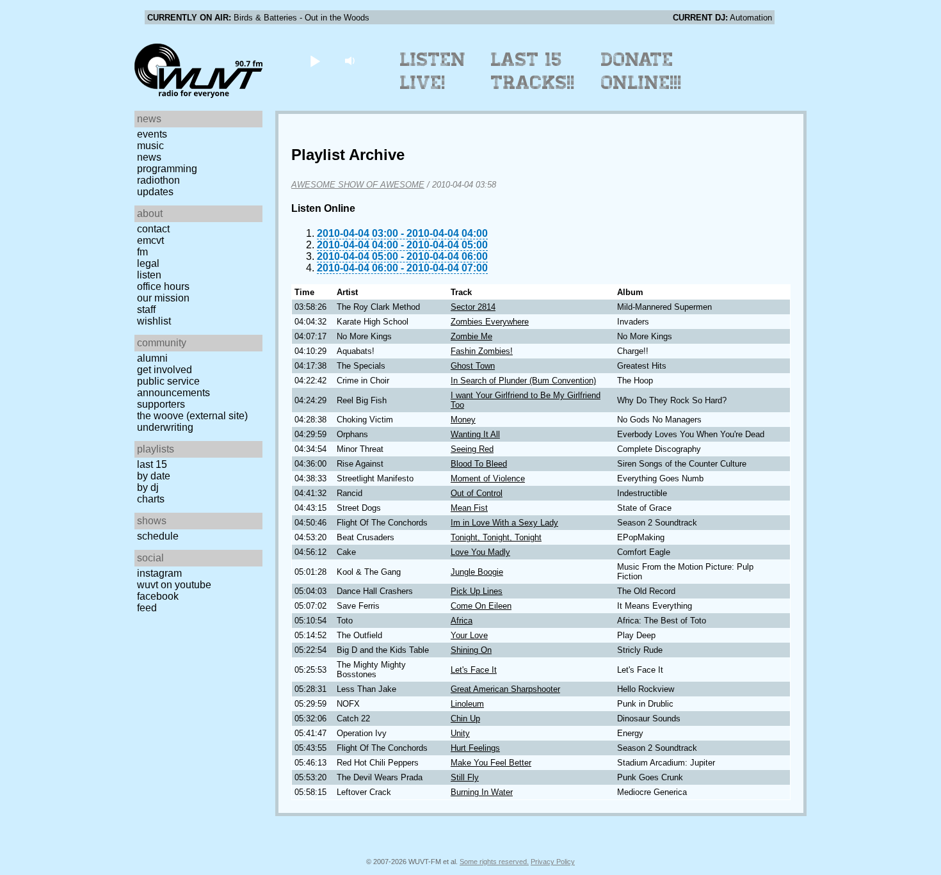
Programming (167, 168)
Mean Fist (469, 508)
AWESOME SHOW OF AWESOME (357, 184)
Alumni (152, 358)
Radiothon (158, 180)
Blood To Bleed (479, 464)
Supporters (161, 404)
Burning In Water (482, 792)
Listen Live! (433, 71)
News (149, 157)
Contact (153, 228)
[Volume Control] (351, 60)
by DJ (148, 487)
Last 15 (152, 464)
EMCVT (150, 240)
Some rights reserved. (494, 861)
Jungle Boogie (477, 572)
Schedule (158, 536)
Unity (460, 733)
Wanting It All (475, 434)
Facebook (158, 596)
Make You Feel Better (491, 762)
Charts (151, 499)
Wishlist (154, 321)
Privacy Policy (553, 861)
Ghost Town (473, 366)
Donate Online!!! (641, 71)
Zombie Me (471, 336)
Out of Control (477, 493)
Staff (146, 309)
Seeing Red (472, 449)
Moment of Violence (488, 478)
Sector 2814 (473, 307)
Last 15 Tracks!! (533, 71)
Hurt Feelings (475, 748)
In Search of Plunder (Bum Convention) (523, 380)
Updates (155, 191)
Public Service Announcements (173, 387)
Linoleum (467, 704)
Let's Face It (474, 670)
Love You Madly (480, 552)
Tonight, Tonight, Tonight (496, 537)
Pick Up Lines (477, 591)
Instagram (159, 573)
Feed (147, 607)
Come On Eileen (481, 606)
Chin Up (465, 718)
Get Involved (164, 369)
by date (153, 475)
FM (142, 251)
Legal (148, 263)
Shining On (471, 650)
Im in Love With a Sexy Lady (504, 522)
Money (463, 419)
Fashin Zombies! (482, 351)
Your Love (469, 635)
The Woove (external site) (192, 415)
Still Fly (465, 777)
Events (152, 134)
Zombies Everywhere (490, 321)
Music (150, 145)
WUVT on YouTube (174, 584)
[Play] (314, 60)
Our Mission (163, 298)
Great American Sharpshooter (505, 689)
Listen (149, 274)
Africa (461, 620)
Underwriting (165, 427)
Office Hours (163, 286)
